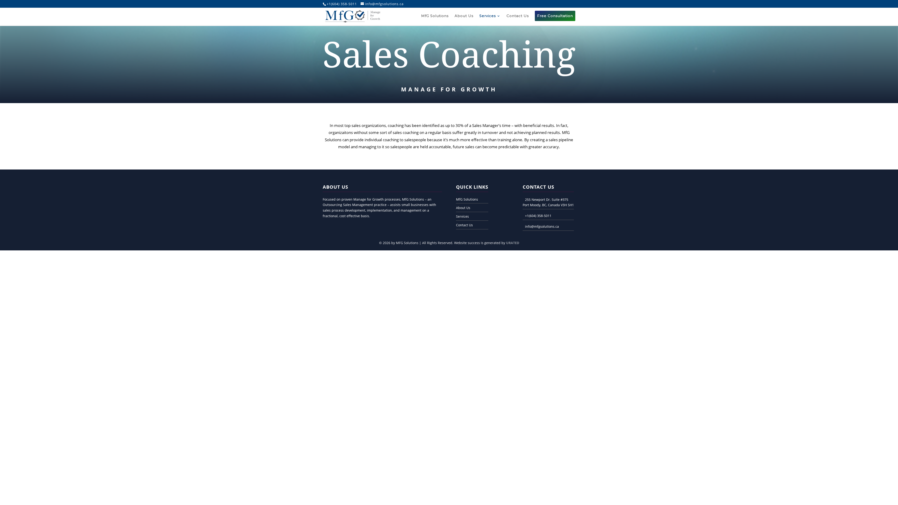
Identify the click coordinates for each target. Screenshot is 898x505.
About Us (464, 16)
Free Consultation (555, 16)
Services (487, 16)
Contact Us (518, 16)
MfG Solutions (435, 16)
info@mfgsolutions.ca (542, 226)
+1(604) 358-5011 (538, 215)
